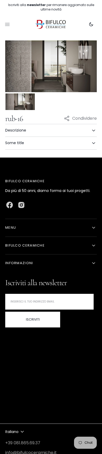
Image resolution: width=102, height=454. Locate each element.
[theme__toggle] (91, 24)
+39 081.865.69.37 (22, 443)
